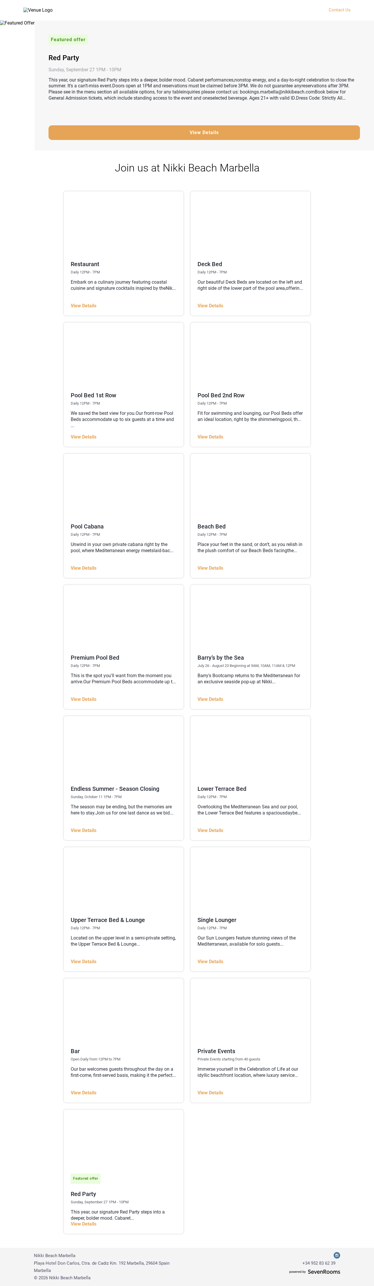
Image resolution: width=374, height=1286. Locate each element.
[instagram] (337, 1255)
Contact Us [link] (340, 10)
